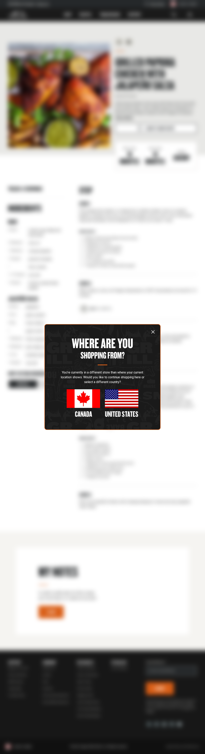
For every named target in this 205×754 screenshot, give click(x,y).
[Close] (153, 332)
